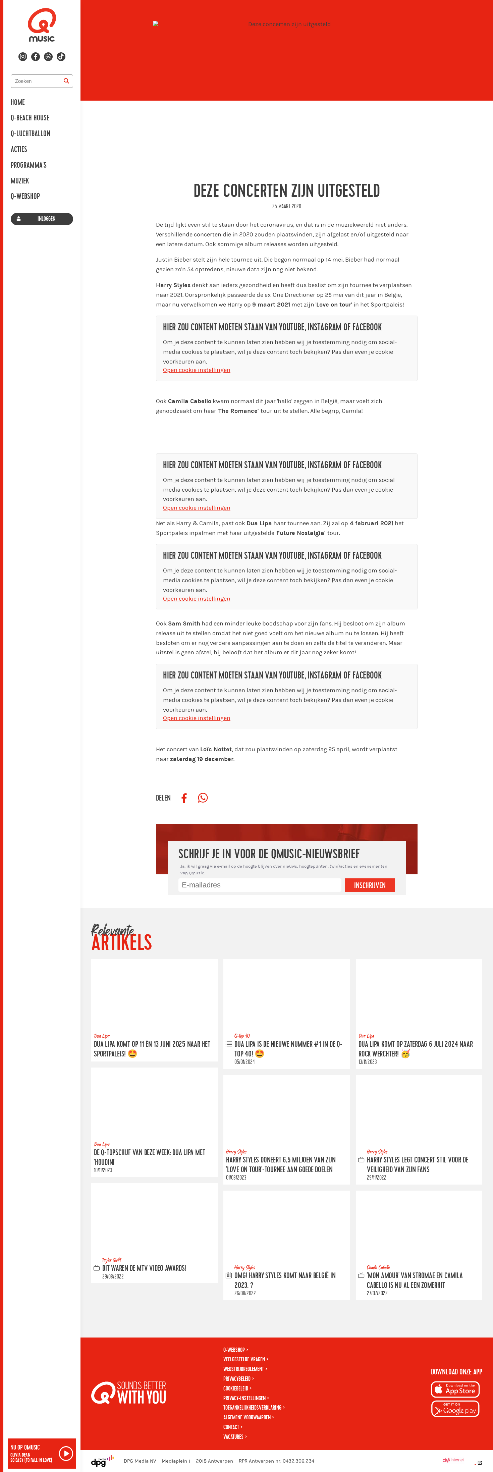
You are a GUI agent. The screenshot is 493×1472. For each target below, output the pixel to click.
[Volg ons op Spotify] (48, 56)
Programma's (29, 165)
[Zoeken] (66, 81)
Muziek (20, 181)
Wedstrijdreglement (243, 1369)
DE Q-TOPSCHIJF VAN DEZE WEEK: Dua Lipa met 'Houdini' (149, 1157)
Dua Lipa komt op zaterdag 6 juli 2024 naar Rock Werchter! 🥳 (416, 1049)
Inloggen (46, 219)
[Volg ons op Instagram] (22, 56)
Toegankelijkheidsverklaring (252, 1408)
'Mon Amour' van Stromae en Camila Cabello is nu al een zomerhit (414, 1280)
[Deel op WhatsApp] (203, 798)
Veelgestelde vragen (244, 1359)
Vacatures (233, 1437)
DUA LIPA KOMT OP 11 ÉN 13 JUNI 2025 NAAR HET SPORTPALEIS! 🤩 (152, 1049)
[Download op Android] (455, 1409)
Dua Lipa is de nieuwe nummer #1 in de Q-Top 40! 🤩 (288, 1049)
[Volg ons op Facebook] (35, 56)
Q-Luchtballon (30, 134)
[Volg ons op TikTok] (61, 56)
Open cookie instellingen (196, 370)
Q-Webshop (25, 197)
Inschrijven (370, 886)
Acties (19, 150)
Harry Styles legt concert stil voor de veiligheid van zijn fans (417, 1165)
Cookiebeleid (235, 1389)
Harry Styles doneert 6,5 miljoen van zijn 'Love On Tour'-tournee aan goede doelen (281, 1165)
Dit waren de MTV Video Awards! (144, 1268)
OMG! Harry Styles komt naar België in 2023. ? (285, 1280)
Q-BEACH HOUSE (30, 118)
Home (18, 103)
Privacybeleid (237, 1379)
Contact (231, 1427)
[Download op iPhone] (455, 1390)
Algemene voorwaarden (247, 1417)
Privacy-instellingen (244, 1398)
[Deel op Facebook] (184, 798)
